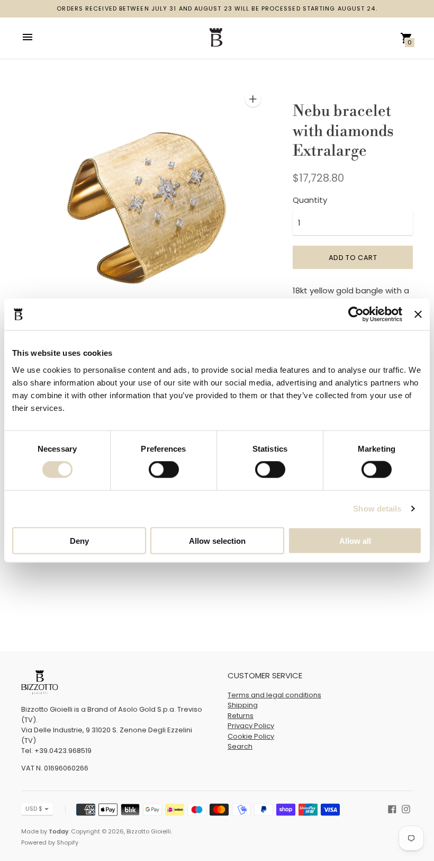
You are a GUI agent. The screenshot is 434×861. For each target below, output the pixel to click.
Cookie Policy (251, 736)
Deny (79, 540)
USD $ (33, 808)
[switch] (164, 469)
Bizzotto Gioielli (148, 831)
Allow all (355, 540)
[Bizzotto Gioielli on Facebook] (392, 808)
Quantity (310, 199)
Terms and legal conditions (274, 695)
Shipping (243, 705)
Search (240, 746)
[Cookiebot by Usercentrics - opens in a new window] (356, 314)
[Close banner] (418, 314)
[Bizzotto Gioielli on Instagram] (406, 808)
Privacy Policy (251, 726)
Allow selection (217, 540)
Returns (241, 716)
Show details (377, 508)
